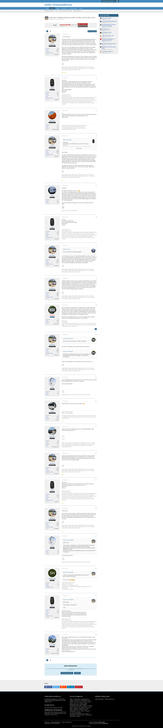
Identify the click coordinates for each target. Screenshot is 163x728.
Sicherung (81, 709)
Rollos (71, 709)
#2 (96, 77)
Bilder (47, 96)
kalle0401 (103, 19)
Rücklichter (75, 709)
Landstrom (85, 705)
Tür (70, 712)
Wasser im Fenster (80, 715)
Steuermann (104, 27)
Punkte (47, 49)
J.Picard (103, 37)
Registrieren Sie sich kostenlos (76, 668)
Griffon (103, 33)
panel (90, 707)
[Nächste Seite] (51, 31)
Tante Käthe (104, 22)
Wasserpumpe (88, 715)
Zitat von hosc (67, 249)
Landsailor (53, 19)
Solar (86, 709)
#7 (96, 245)
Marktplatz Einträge (49, 52)
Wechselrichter (73, 716)
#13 (96, 426)
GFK (77, 703)
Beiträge (47, 51)
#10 (96, 334)
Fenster (89, 701)
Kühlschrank (79, 705)
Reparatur (76, 708)
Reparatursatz (82, 708)
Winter (78, 716)
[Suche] (117, 1)
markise (71, 707)
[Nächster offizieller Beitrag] (96, 329)
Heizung (81, 703)
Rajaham (103, 30)
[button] (48, 687)
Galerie (71, 703)
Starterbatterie (73, 711)
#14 (96, 453)
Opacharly (104, 44)
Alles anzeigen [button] (79, 148)
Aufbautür (72, 700)
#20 (96, 634)
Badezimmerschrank (85, 700)
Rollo (87, 708)
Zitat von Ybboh (67, 140)
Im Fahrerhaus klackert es (107, 51)
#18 (96, 568)
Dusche (80, 701)
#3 (96, 110)
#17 (96, 536)
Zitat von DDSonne (68, 338)
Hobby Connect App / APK (107, 35)
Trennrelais (86, 711)
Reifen (71, 708)
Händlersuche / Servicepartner (53, 710)
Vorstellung (77, 712)
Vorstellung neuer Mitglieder (76, 713)
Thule (82, 711)
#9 (96, 305)
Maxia (75, 707)
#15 (96, 480)
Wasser (87, 713)
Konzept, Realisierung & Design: (98, 723)
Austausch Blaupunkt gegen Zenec (109, 21)
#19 (96, 595)
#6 (96, 217)
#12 (96, 401)
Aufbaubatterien (85, 699)
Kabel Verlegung (82, 704)
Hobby (85, 703)
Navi (79, 707)
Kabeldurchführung (74, 704)
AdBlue (71, 699)
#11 (96, 377)
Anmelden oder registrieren (108, 1)
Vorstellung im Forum (106, 32)
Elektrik (84, 701)
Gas (75, 703)
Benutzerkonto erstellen (67, 673)
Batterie (71, 701)
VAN (73, 712)
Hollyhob (103, 41)
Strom (78, 711)
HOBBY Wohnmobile (99, 699)
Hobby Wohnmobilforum (58, 4)
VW (84, 713)
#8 (96, 278)
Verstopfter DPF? (105, 29)
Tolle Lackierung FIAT (106, 18)
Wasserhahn (72, 715)
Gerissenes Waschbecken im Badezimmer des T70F (108, 39)
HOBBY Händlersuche (109, 699)
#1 (96, 34)
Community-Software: (97, 722)
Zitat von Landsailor (68, 540)
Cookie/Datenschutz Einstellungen (52, 723)
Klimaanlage (72, 705)
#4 (96, 135)
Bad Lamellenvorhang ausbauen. (109, 43)
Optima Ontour (84, 707)
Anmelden (77, 673)
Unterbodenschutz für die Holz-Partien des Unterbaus (109, 25)
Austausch (77, 700)
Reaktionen (48, 48)
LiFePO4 (90, 705)
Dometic (76, 701)
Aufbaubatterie (77, 699)
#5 (96, 185)
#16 (96, 508)
